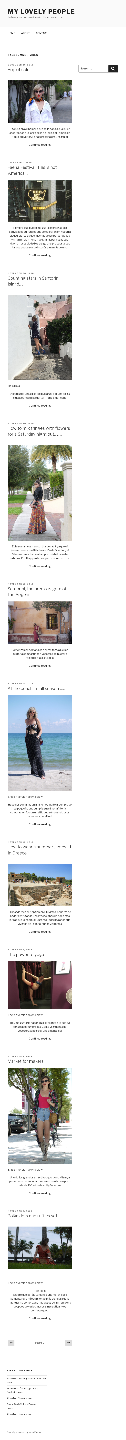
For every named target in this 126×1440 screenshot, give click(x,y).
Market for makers (26, 1061)
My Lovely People (41, 11)
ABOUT (25, 33)
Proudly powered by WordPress (24, 1432)
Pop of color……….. (25, 69)
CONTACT (42, 33)
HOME (11, 33)
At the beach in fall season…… (36, 688)
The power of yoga (26, 954)
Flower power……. (27, 1398)
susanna (11, 1388)
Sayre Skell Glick (16, 1404)
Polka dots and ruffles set (32, 1215)
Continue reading (40, 144)
